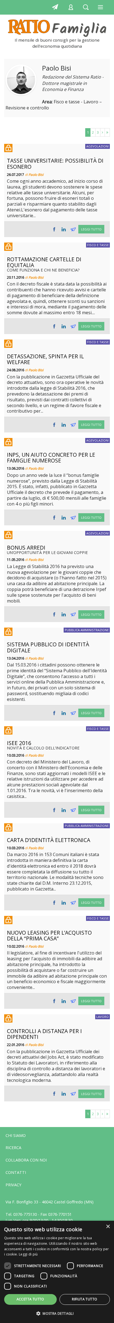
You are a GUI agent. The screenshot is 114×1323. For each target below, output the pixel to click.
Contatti (16, 1172)
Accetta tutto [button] (30, 1299)
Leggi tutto (91, 229)
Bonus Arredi (26, 547)
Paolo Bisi (35, 174)
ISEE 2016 (19, 743)
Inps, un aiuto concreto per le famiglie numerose (51, 457)
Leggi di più (28, 1254)
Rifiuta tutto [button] (84, 1299)
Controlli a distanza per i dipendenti (44, 1033)
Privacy (13, 1184)
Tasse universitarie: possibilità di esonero (55, 163)
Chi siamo (16, 1135)
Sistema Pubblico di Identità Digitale (48, 647)
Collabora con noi (26, 1160)
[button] (57, 1314)
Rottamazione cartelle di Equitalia (44, 262)
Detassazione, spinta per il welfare (45, 359)
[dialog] (57, 1272)
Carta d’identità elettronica (48, 840)
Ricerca (13, 1147)
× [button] (108, 1227)
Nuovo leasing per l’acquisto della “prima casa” (49, 935)
